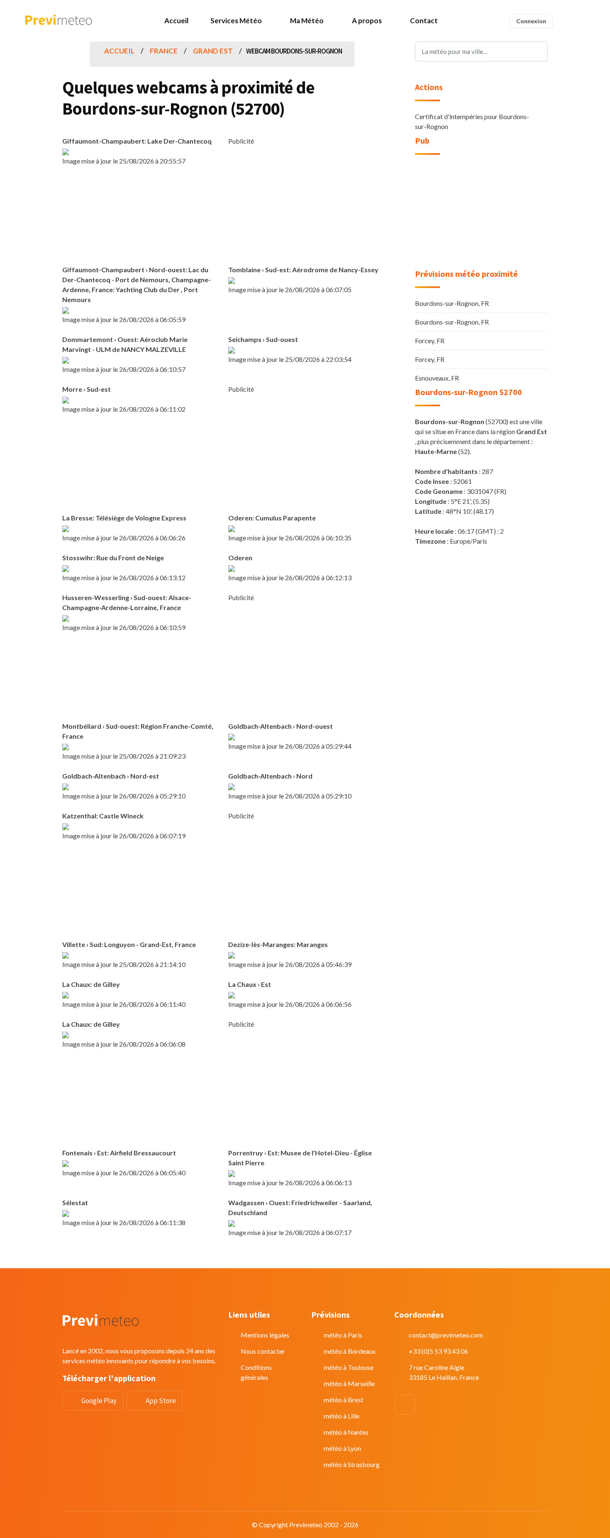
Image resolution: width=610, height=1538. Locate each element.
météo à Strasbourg (352, 1464)
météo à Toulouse (348, 1367)
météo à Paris (343, 1335)
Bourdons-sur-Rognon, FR (452, 303)
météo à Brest (344, 1400)
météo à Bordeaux (350, 1351)
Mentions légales (265, 1335)
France (164, 50)
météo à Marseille (349, 1383)
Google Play (99, 1400)
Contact (424, 20)
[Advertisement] (305, 204)
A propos (367, 20)
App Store (161, 1400)
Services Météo (236, 20)
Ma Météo (307, 20)
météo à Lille (341, 1416)
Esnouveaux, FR (437, 378)
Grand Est (213, 50)
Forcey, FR (429, 340)
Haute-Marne (436, 451)
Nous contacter (263, 1351)
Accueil (176, 20)
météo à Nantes (346, 1432)
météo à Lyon (342, 1448)
